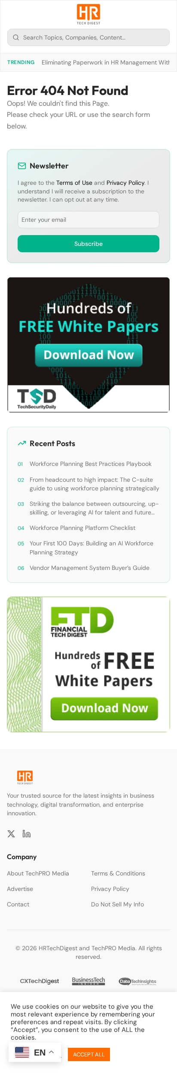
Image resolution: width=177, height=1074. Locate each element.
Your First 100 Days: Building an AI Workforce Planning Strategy (91, 547)
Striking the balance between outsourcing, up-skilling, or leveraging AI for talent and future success (94, 508)
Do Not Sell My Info (117, 904)
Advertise (20, 889)
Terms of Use (74, 183)
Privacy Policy (125, 183)
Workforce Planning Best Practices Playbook (91, 464)
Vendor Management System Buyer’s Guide (90, 568)
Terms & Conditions (118, 873)
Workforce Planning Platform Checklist (82, 528)
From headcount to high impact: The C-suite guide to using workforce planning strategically (94, 484)
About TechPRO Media (38, 873)
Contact (18, 904)
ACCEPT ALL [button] (89, 1054)
